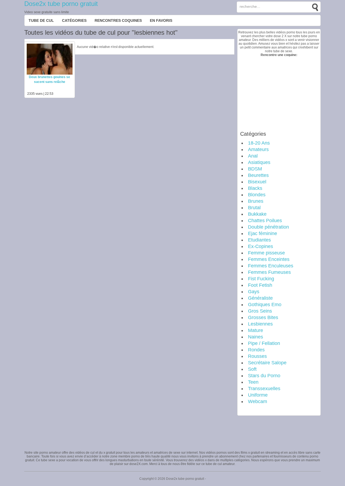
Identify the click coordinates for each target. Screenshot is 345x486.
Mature (255, 330)
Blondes (256, 194)
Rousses (257, 356)
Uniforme (258, 395)
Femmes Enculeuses (270, 265)
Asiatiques (259, 162)
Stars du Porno (264, 375)
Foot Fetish (260, 285)
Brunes (255, 201)
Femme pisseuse (266, 253)
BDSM (255, 169)
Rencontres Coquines (118, 20)
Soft (252, 369)
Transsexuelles (264, 388)
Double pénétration (268, 227)
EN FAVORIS (161, 20)
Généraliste (260, 298)
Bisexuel (257, 181)
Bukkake (257, 214)
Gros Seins (260, 311)
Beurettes (258, 175)
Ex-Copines (260, 246)
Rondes (256, 349)
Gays (253, 291)
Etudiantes (259, 240)
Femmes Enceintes (268, 259)
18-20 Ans (259, 143)
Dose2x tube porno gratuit (61, 3)
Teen (253, 382)
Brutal (254, 207)
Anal (253, 156)
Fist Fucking (261, 278)
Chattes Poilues (265, 220)
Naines (255, 337)
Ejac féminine (262, 233)
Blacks (255, 188)
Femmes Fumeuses (269, 272)
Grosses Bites (263, 317)
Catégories (74, 20)
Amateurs (258, 149)
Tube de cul (41, 20)
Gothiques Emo (264, 304)
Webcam (257, 401)
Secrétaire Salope (267, 362)
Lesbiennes (260, 324)
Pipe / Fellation (264, 343)
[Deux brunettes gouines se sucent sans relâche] (50, 73)
